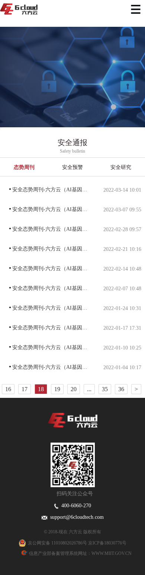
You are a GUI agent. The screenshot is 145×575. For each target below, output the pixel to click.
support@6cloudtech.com (75, 517)
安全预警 (72, 167)
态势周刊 (24, 167)
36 (121, 389)
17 (25, 389)
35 (105, 389)
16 (8, 389)
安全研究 (120, 167)
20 (74, 389)
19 (57, 389)
